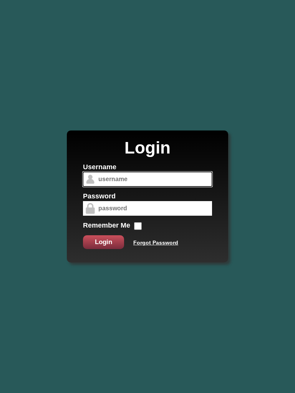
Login (103, 242)
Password (99, 196)
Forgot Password (155, 242)
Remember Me (106, 225)
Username (99, 167)
